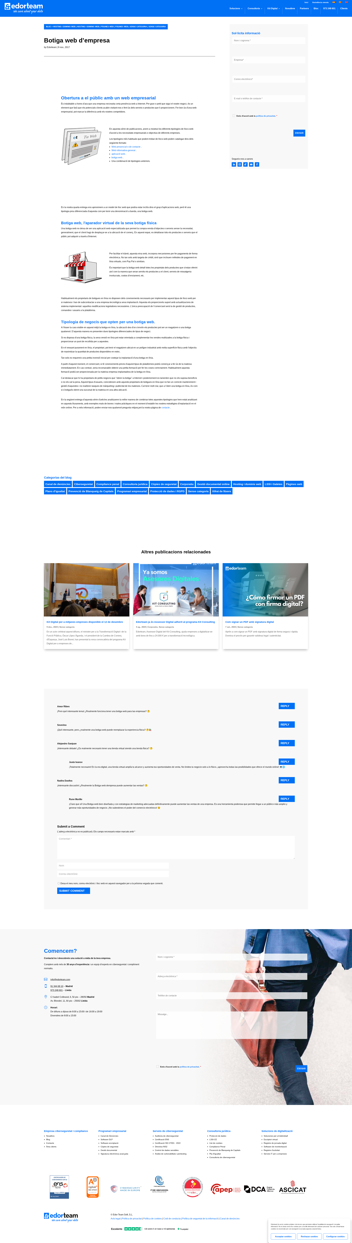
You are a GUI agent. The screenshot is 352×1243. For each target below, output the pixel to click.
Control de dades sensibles (167, 1150)
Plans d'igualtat (55, 491)
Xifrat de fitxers (221, 491)
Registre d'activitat (272, 1150)
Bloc (316, 9)
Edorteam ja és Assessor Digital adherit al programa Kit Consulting (175, 622)
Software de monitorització (275, 1147)
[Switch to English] (346, 3)
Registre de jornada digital (275, 1143)
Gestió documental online (213, 484)
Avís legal (115, 1218)
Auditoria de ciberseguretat (166, 1136)
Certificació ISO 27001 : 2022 (168, 1143)
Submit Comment (72, 890)
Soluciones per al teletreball (276, 1136)
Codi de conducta (172, 1218)
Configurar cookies (335, 1236)
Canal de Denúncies (109, 1136)
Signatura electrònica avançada (114, 1154)
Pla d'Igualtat (215, 1154)
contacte (165, 407)
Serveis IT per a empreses (275, 1154)
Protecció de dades (217, 1136)
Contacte (50, 1143)
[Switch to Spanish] (333, 3)
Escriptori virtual (271, 1139)
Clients (344, 9)
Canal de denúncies (58, 484)
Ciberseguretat (83, 484)
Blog (48, 1139)
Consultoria (254, 9)
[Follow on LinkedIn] (234, 164)
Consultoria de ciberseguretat (222, 1157)
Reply (285, 705)
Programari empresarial (132, 491)
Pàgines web (107, 27)
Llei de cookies (215, 1143)
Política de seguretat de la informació (200, 1218)
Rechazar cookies (309, 1236)
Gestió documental (109, 1150)
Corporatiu (187, 484)
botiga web (117, 157)
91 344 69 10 (56, 986)
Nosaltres (290, 9)
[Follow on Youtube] (251, 164)
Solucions (234, 9)
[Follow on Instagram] (239, 164)
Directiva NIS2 (161, 1147)
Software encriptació (109, 1143)
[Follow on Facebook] (257, 164)
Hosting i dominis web (64, 27)
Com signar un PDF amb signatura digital (249, 622)
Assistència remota (320, 2)
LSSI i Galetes (273, 484)
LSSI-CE (213, 1139)
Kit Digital (272, 9)
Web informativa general (123, 150)
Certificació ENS (162, 1139)
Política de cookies (152, 1218)
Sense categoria (138, 27)
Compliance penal (107, 484)
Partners (304, 9)
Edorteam (51, 47)
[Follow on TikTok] (245, 164)
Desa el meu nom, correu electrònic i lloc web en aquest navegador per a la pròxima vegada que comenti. (112, 883)
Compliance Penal (217, 1147)
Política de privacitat (132, 1218)
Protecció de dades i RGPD (167, 491)
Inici (306, 2)
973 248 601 (329, 9)
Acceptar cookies (283, 1236)
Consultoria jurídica (135, 484)
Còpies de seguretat (164, 484)
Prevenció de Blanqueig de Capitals (91, 491)
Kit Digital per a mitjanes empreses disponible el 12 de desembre (85, 622)
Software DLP (107, 1139)
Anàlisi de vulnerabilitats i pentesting (170, 1154)
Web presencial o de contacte (126, 147)
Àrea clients (51, 1147)
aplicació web (118, 154)
